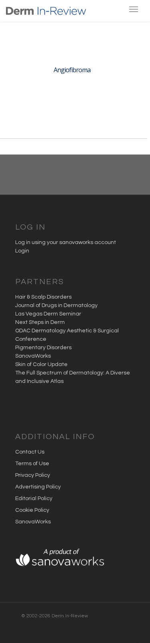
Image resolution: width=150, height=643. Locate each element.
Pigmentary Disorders (43, 347)
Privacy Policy (32, 475)
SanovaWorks (33, 356)
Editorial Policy (33, 498)
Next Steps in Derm (40, 322)
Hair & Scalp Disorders (43, 297)
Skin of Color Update (41, 364)
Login (22, 251)
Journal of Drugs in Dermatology (56, 305)
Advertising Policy (38, 487)
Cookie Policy (32, 510)
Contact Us (29, 452)
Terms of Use (32, 463)
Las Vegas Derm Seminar (48, 314)
